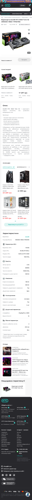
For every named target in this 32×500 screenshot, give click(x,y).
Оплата (18, 439)
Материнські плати (22, 167)
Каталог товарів (6, 430)
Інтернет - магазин (22, 430)
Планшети (3, 437)
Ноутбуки (3, 435)
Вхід (23, 5)
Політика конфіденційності (23, 444)
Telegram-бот (10, 479)
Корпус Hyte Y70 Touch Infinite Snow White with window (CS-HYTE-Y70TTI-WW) (9, 212)
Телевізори (4, 439)
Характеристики (17, 13)
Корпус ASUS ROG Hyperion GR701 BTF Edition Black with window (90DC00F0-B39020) (8, 186)
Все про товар (5, 13)
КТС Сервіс (4, 449)
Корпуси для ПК (9, 167)
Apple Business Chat (23, 452)
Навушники (4, 445)
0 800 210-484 (23, 449)
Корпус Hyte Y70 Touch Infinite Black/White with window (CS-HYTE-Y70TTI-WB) (25, 212)
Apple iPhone (4, 434)
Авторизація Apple (6, 453)
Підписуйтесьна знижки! (10, 483)
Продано (24, 59)
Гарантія (19, 435)
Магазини (19, 442)
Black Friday (20, 445)
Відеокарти (25, 17)
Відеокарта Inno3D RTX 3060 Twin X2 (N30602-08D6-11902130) (8, 87)
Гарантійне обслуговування (8, 451)
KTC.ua (7, 5)
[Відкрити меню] (2, 5)
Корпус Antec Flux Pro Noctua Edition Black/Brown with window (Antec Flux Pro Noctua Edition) (24, 186)
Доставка (19, 437)
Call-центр (19, 455)
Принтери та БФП (5, 444)
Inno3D (27, 236)
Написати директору (9, 468)
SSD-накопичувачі (5, 442)
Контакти (19, 440)
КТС (2, 17)
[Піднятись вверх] (28, 490)
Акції (18, 434)
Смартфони (4, 432)
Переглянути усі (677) (15, 224)
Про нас (19, 432)
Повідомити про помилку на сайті (13, 471)
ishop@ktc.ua (7, 466)
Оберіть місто (6, 405)
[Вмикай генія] (16, 1)
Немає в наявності (25, 24)
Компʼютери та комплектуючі (12, 17)
